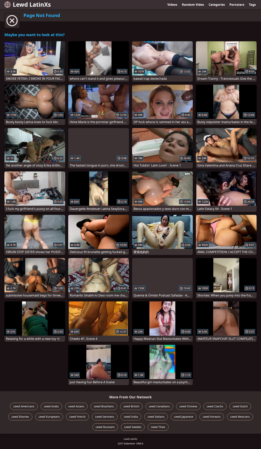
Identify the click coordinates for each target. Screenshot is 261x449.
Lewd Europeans (49, 416)
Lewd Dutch (240, 406)
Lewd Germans (104, 416)
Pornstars (236, 4)
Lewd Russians (105, 427)
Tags (252, 4)
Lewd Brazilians (104, 406)
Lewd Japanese (183, 416)
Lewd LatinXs (32, 4)
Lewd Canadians (159, 406)
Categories (217, 4)
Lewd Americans (23, 406)
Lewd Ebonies (20, 416)
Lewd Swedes (132, 427)
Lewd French (77, 416)
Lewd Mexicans (240, 416)
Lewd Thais (158, 427)
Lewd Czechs (215, 406)
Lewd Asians (76, 406)
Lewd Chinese (188, 406)
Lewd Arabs (51, 406)
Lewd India (131, 416)
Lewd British (131, 406)
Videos (172, 4)
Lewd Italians (156, 416)
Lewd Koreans (212, 416)
